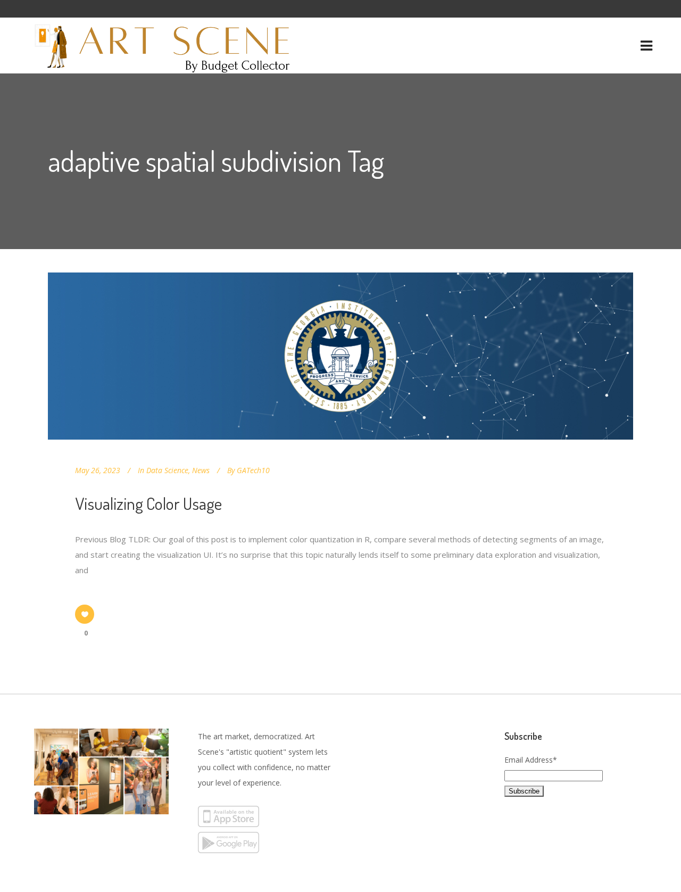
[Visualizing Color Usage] (340, 356)
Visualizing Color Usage (148, 503)
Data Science (167, 470)
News (201, 470)
